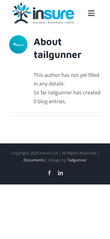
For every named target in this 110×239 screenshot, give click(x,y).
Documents (34, 160)
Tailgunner (76, 160)
